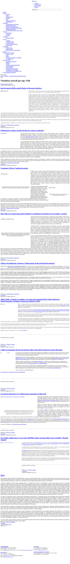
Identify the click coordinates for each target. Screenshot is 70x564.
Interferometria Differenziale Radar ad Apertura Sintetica (21, 88)
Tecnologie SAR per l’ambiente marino (14, 168)
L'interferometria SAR (26, 450)
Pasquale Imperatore (38, 311)
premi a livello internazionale (55, 367)
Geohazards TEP (30, 418)
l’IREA (46, 409)
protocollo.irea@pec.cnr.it (28, 550)
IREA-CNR (66, 443)
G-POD (5, 422)
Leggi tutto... (3, 126)
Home (2, 76)
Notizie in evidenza (10, 344)
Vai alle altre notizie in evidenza (7, 430)
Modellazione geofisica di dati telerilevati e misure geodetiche (22, 130)
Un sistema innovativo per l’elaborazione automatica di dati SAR (23, 394)
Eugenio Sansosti (54, 443)
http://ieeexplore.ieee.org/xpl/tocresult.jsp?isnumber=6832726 (13, 372)
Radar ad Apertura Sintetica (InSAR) (50, 400)
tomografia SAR (39, 361)
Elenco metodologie (10, 522)
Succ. (8, 524)
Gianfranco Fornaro (19, 357)
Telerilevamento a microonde (12, 125)
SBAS (3, 475)
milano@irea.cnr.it (6, 555)
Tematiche (6, 76)
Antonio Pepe (47, 443)
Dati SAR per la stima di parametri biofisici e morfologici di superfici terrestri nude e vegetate (34, 214)
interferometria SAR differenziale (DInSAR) (16, 266)
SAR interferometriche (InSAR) (32, 136)
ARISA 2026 (25, 330)
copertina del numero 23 (27, 444)
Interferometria (40, 400)
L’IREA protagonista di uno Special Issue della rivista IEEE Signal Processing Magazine (31, 350)
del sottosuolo (33, 363)
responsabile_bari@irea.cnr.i (41, 549)
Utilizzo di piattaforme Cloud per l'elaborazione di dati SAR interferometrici (28, 263)
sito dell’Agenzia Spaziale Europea (19, 424)
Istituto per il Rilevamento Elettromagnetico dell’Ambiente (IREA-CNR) (37, 310)
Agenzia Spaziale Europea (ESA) (60, 418)
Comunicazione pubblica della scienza (17, 76)
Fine (10, 524)
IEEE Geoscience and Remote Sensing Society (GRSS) (45, 309)
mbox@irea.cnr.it (6, 550)
